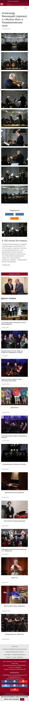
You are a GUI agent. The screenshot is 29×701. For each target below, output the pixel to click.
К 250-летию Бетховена (14, 240)
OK (22, 699)
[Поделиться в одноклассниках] (14, 218)
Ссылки (8, 657)
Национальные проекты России (14, 651)
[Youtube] (23, 681)
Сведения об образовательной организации (14, 649)
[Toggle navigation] (25, 8)
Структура (14, 646)
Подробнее (16, 699)
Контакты (20, 657)
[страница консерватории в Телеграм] (6, 681)
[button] (3, 286)
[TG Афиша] (14, 681)
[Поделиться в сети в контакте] (9, 214)
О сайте (14, 657)
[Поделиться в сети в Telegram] (19, 214)
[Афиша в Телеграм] (14, 690)
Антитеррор (7, 654)
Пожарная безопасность (18, 654)
